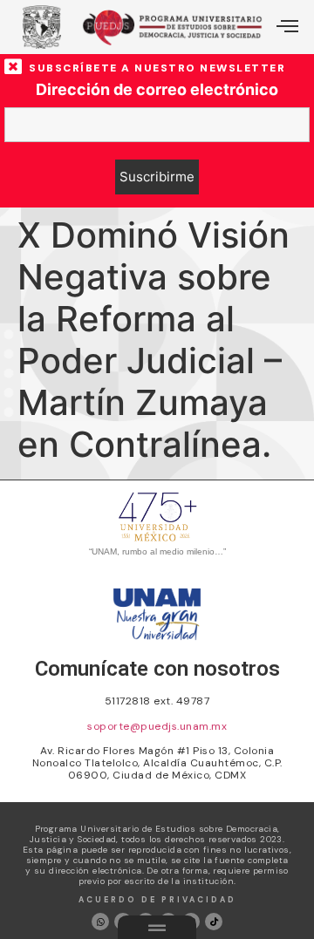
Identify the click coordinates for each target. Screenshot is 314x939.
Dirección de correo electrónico (157, 90)
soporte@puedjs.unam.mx (157, 726)
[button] (287, 27)
